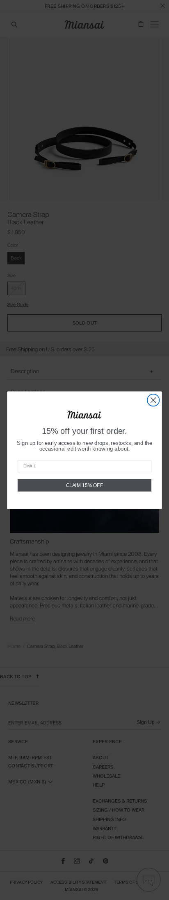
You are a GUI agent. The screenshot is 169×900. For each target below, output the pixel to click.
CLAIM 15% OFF (84, 484)
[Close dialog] (153, 400)
